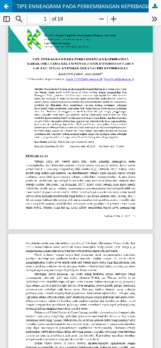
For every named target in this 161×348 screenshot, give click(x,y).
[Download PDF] (155, 6)
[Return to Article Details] (6, 6)
